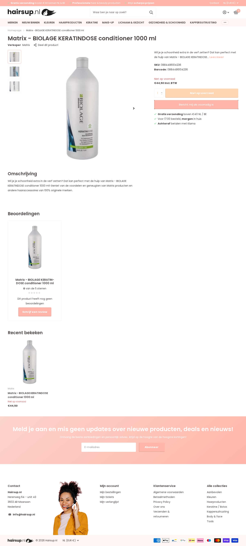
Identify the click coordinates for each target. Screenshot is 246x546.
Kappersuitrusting (218, 511)
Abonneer (152, 447)
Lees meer (216, 57)
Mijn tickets (107, 497)
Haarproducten (216, 502)
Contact (214, 3)
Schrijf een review (34, 312)
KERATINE (92, 22)
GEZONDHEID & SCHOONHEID (167, 22)
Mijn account (109, 486)
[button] (134, 108)
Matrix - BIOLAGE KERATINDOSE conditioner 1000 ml (28, 395)
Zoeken (151, 12)
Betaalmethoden (164, 497)
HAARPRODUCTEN (70, 22)
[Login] (226, 12)
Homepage (14, 30)
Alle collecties (217, 486)
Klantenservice (164, 486)
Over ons (159, 507)
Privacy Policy (161, 502)
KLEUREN (49, 22)
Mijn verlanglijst (109, 502)
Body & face (214, 516)
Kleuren (211, 497)
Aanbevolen (214, 492)
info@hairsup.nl (24, 514)
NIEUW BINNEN (31, 22)
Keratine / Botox (217, 507)
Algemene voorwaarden (168, 492)
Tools (210, 521)
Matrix (26, 45)
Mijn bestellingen (110, 492)
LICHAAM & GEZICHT (131, 22)
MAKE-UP (108, 22)
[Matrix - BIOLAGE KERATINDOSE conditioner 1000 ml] (30, 362)
